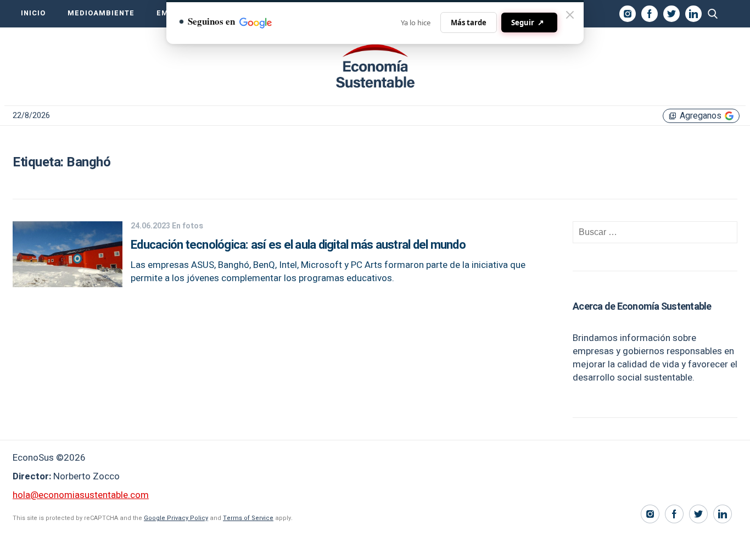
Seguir (527, 22)
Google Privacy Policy (176, 518)
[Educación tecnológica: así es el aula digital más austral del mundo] (67, 284)
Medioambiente (101, 13)
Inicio (33, 13)
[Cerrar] (570, 15)
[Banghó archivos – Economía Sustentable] (375, 66)
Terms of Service (248, 518)
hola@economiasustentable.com (81, 495)
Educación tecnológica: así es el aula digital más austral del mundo (298, 245)
